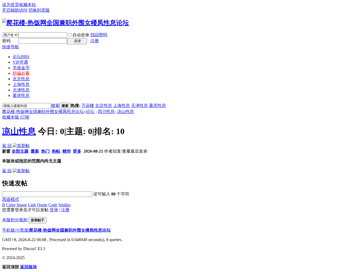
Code (52, 205)
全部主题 (20, 151)
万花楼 (87, 105)
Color (11, 205)
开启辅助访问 (14, 10)
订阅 (25, 117)
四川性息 (106, 111)
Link (32, 205)
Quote (42, 205)
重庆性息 (21, 95)
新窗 (6, 151)
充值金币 (21, 67)
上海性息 (21, 84)
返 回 (7, 145)
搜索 (55, 105)
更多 (77, 151)
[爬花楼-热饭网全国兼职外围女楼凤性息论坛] (65, 22)
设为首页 (10, 4)
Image (22, 205)
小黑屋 (22, 230)
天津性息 (21, 90)
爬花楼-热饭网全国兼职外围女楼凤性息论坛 (43, 111)
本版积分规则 (14, 220)
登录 (54, 210)
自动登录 (80, 35)
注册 (94, 41)
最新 (35, 151)
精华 (66, 151)
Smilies (64, 205)
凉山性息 (125, 111)
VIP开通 (20, 62)
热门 (45, 151)
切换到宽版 (39, 10)
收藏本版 (11, 117)
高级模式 (10, 199)
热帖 (56, 151)
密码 (6, 41)
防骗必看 (21, 73)
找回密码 (98, 34)
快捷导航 (10, 47)
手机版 (8, 230)
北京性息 (21, 79)
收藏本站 (27, 4)
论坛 (21, 56)
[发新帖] (21, 145)
